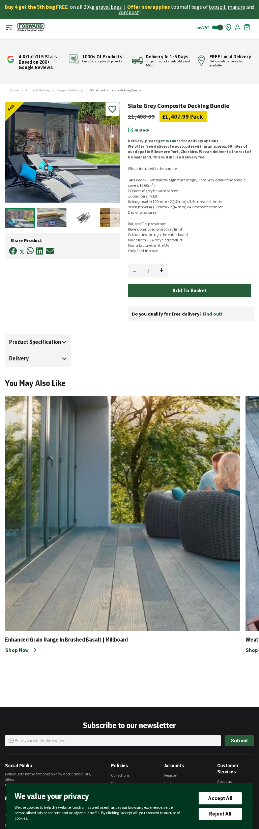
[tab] (38, 342)
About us (224, 781)
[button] (52, 217)
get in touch (169, 140)
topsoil (217, 6)
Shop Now (17, 650)
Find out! (213, 314)
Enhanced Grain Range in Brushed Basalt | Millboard (66, 639)
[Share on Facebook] (13, 251)
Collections (120, 775)
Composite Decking (70, 90)
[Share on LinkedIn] (39, 251)
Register (170, 775)
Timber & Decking (37, 90)
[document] (129, 806)
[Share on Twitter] (22, 252)
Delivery (19, 358)
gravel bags (108, 6)
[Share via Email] (50, 251)
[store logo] (31, 27)
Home (14, 90)
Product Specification (35, 341)
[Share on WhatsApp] (30, 251)
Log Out (237, 27)
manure (236, 6)
